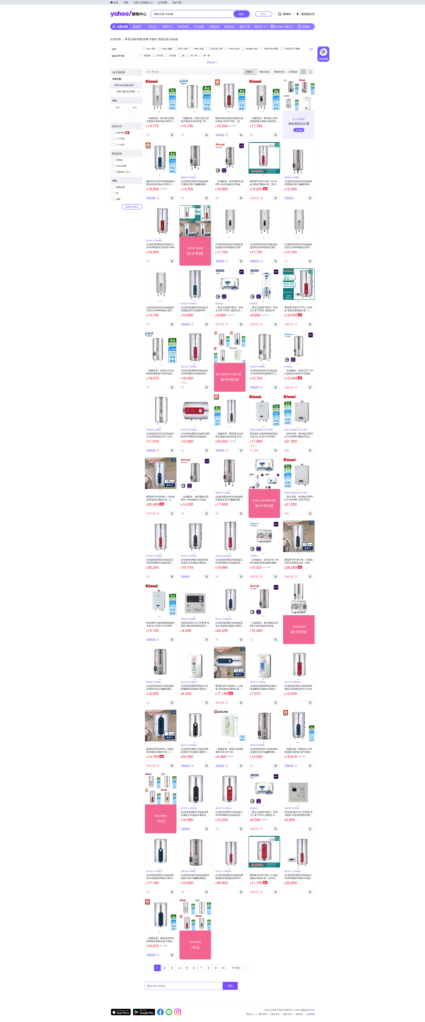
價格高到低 (279, 71)
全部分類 (116, 78)
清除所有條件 (132, 206)
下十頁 (236, 968)
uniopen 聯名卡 (284, 26)
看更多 (259, 26)
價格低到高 (264, 71)
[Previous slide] (147, 95)
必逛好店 (229, 26)
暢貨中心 (168, 26)
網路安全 (287, 1014)
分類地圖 (310, 1014)
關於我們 (262, 1014)
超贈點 (306, 26)
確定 (134, 115)
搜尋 (230, 985)
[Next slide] (174, 95)
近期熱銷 (293, 71)
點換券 (137, 26)
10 (223, 968)
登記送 (153, 26)
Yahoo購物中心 (128, 14)
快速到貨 (183, 26)
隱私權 (299, 1014)
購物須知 (275, 1014)
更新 (312, 1009)
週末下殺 (245, 26)
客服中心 (250, 1014)
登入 (263, 14)
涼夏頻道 (214, 26)
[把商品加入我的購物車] (172, 135)
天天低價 (198, 26)
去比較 (298, 130)
